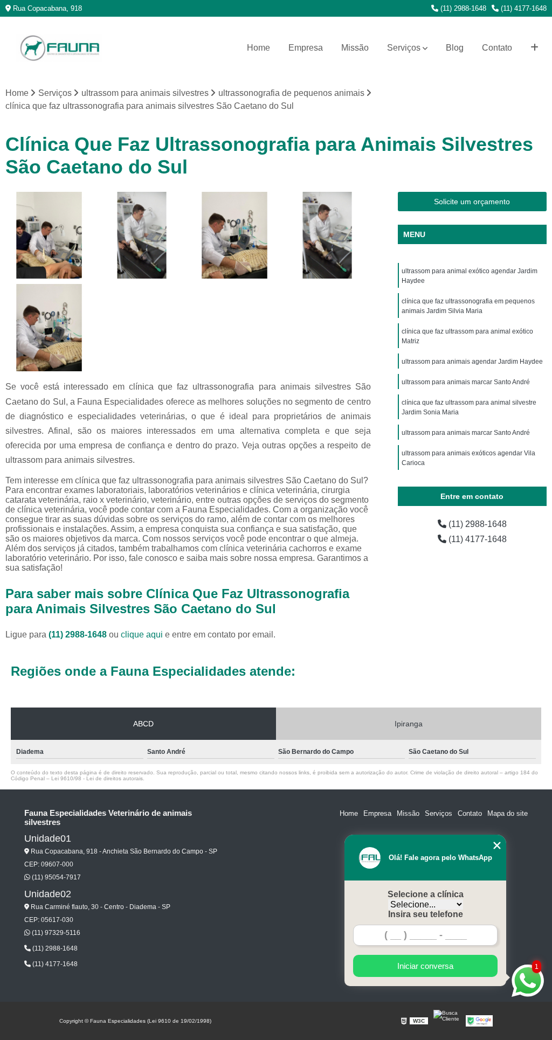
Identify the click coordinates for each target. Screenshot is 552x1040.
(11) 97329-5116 (55, 933)
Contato (497, 47)
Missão (355, 47)
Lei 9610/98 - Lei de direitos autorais (97, 778)
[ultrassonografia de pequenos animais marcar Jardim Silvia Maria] (49, 235)
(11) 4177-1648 (523, 8)
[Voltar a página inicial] (59, 48)
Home (258, 47)
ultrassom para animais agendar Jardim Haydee (472, 361)
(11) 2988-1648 (462, 8)
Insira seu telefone (425, 914)
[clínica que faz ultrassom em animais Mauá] (49, 327)
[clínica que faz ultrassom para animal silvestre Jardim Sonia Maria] (234, 235)
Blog (455, 47)
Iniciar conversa (425, 965)
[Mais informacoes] (534, 48)
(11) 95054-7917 (55, 877)
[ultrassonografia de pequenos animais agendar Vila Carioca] (141, 235)
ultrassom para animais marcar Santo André (466, 382)
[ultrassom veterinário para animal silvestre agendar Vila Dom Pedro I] (327, 235)
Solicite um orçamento (472, 201)
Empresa (305, 47)
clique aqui (142, 634)
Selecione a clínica (426, 894)
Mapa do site (507, 813)
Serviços (403, 47)
